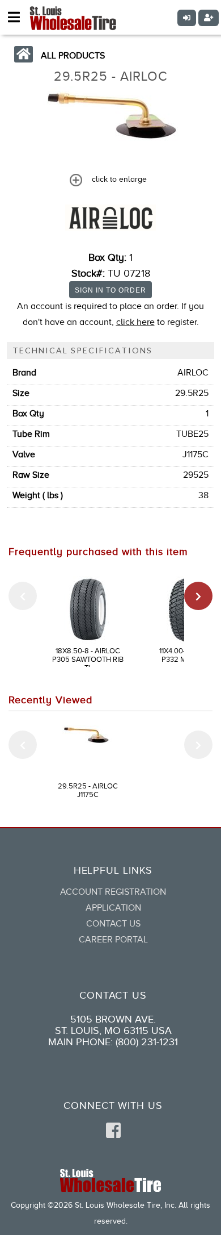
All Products (73, 56)
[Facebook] (113, 1131)
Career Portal (113, 939)
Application (113, 908)
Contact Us (113, 924)
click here (135, 322)
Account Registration (113, 892)
